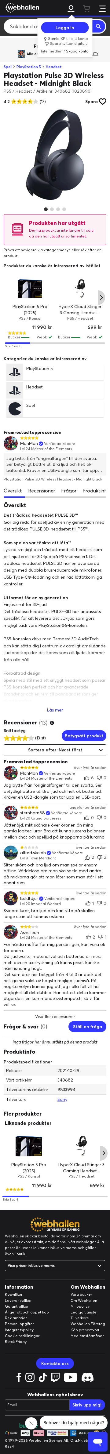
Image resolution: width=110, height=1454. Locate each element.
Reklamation (16, 1318)
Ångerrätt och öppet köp (27, 1312)
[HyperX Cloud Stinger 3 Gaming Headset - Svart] (80, 289)
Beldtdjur (29, 898)
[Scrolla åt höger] (101, 297)
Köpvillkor (13, 1294)
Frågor (68, 491)
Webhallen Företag (88, 1323)
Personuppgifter (19, 1323)
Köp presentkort (85, 1330)
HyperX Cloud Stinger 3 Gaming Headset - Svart (80, 312)
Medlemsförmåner (87, 1335)
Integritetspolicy (19, 1330)
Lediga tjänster (84, 1312)
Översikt (13, 491)
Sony (62, 1099)
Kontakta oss (55, 1363)
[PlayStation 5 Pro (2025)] (30, 289)
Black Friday (16, 1341)
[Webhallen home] (21, 7)
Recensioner (41, 491)
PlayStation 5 (28, 66)
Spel (8, 66)
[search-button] (98, 26)
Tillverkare (80, 1318)
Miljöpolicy (80, 1306)
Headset (54, 66)
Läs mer (55, 710)
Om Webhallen (84, 1300)
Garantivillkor (16, 1306)
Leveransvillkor (18, 1300)
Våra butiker (81, 1294)
